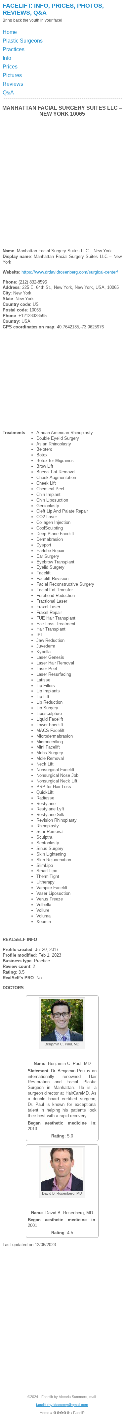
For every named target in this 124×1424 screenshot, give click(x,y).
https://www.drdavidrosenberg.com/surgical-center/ (69, 272)
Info (7, 58)
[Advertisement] (91, 44)
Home (10, 32)
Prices (10, 66)
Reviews (13, 84)
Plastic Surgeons (23, 41)
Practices (13, 49)
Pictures (12, 75)
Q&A (8, 92)
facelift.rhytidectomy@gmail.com (62, 1405)
